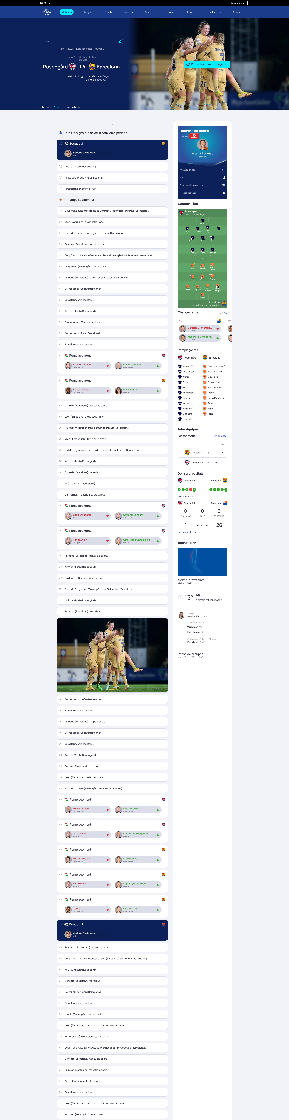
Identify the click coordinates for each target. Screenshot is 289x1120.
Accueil (46, 107)
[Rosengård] (188, 462)
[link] (67, 12)
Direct (57, 107)
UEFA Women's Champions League (46, 12)
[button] (128, 12)
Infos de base (72, 107)
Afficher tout (220, 436)
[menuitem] (69, 12)
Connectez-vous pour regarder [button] (209, 64)
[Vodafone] (194, 136)
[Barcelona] (188, 452)
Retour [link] (49, 41)
